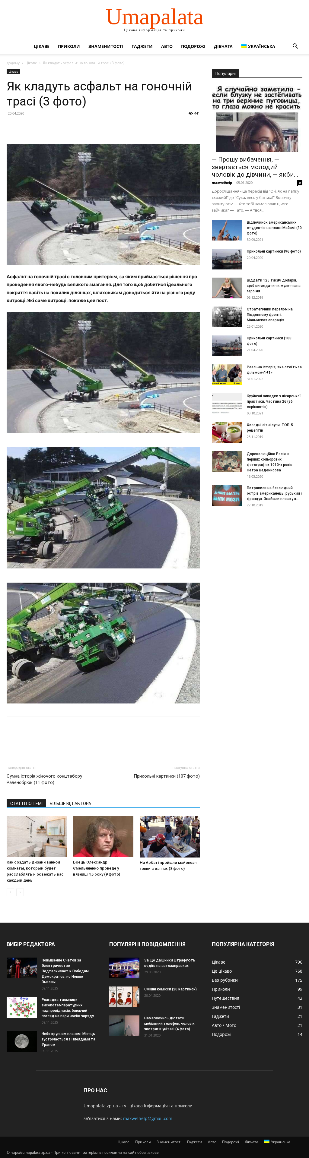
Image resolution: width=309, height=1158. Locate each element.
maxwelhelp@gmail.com (147, 1118)
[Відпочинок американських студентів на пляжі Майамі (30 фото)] (227, 230)
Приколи (69, 46)
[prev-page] (10, 892)
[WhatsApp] (54, 127)
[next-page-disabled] (20, 892)
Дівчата (223, 46)
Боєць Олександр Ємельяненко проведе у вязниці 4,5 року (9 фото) (96, 868)
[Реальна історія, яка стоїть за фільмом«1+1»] (227, 374)
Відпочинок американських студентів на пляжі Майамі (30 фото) (274, 227)
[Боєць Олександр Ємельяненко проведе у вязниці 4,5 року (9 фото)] (103, 836)
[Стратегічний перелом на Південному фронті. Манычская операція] (227, 317)
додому (13, 62)
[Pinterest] (40, 127)
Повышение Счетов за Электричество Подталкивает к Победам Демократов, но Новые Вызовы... (65, 971)
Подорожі (193, 46)
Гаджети (142, 46)
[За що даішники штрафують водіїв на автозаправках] (124, 968)
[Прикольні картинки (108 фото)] (227, 345)
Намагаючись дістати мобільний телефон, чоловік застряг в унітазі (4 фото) (169, 1023)
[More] (68, 127)
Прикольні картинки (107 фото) (167, 776)
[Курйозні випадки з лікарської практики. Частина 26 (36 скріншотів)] (227, 403)
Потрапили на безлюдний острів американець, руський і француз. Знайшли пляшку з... (274, 493)
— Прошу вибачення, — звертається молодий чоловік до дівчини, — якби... (255, 167)
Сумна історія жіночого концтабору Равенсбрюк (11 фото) (44, 779)
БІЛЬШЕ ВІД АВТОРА (70, 803)
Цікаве (41, 46)
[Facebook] (13, 127)
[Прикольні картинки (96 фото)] (227, 259)
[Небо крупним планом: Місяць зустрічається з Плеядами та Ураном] (22, 1041)
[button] (295, 47)
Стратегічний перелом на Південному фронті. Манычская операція (270, 314)
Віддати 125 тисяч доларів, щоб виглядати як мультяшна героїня (274, 285)
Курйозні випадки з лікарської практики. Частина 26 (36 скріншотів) (274, 401)
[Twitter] (27, 127)
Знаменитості (105, 46)
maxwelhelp (222, 182)
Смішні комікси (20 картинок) (170, 989)
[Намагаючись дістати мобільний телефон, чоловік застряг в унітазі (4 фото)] (124, 1025)
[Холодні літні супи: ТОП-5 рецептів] (227, 432)
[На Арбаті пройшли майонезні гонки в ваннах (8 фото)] (170, 836)
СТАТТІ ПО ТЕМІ (26, 803)
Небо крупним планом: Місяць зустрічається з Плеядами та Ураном (68, 1039)
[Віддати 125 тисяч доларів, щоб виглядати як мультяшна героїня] (227, 288)
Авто (167, 46)
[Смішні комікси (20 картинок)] (124, 997)
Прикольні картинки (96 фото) (274, 251)
